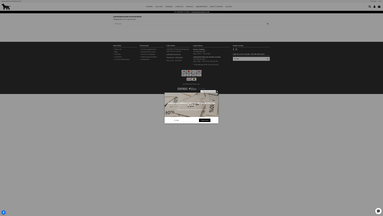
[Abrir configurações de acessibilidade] (4, 212)
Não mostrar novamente (209, 91)
